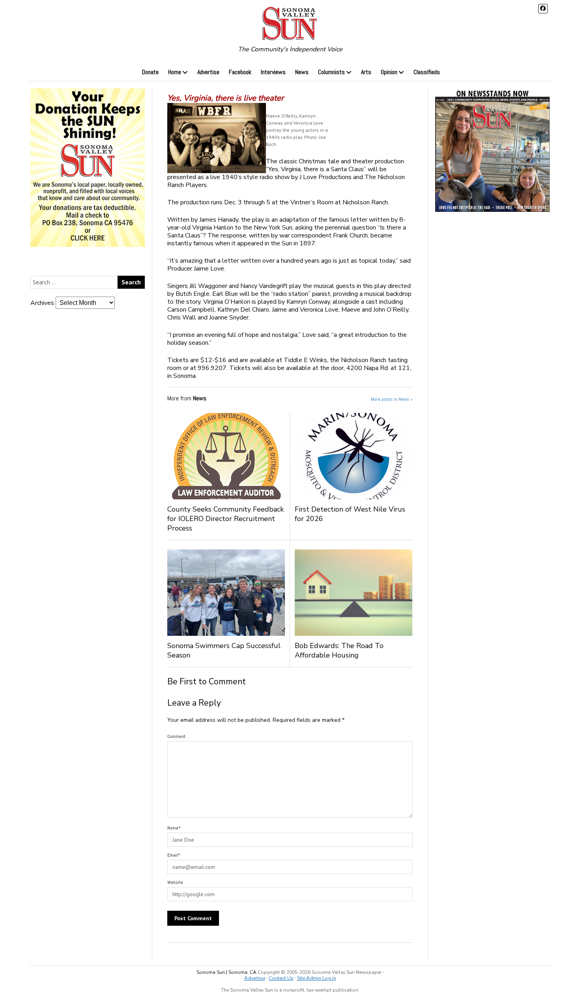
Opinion (389, 72)
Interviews (273, 72)
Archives (42, 303)
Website (175, 882)
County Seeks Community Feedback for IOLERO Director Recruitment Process (225, 518)
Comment (176, 736)
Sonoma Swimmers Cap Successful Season (224, 650)
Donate (150, 72)
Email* (173, 855)
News (302, 72)
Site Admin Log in (316, 978)
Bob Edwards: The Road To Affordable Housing (339, 650)
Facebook (240, 72)
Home (174, 72)
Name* (174, 828)
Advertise (208, 72)
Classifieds (426, 72)
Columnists (331, 72)
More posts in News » (392, 399)
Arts (366, 72)
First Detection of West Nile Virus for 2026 (350, 513)
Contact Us (281, 978)
